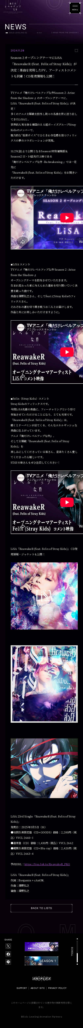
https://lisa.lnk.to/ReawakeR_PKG (47, 864)
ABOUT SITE (38, 988)
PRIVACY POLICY (57, 988)
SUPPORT (22, 988)
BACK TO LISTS (41, 908)
